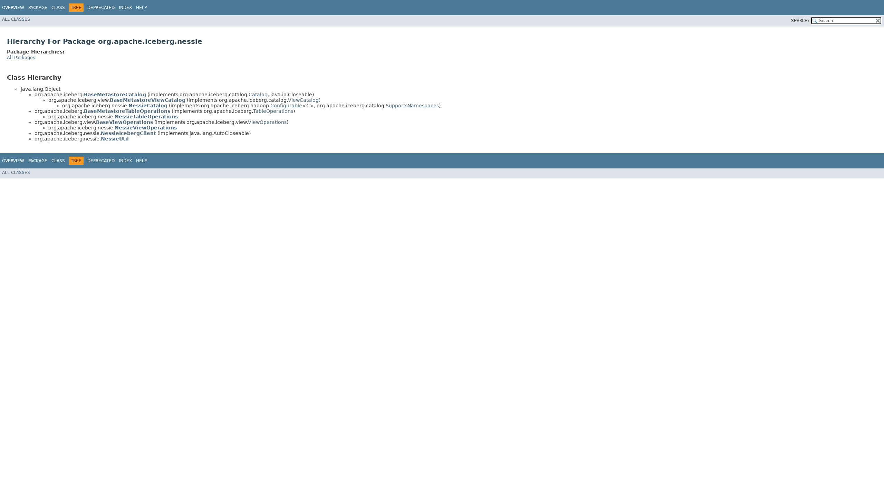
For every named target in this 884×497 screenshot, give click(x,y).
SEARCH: (800, 20)
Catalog (258, 94)
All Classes (16, 19)
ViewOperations (267, 122)
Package (37, 7)
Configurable (286, 105)
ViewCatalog (303, 100)
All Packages (21, 57)
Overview (13, 7)
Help (141, 7)
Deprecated (101, 7)
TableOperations (273, 111)
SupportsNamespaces (412, 105)
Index (125, 7)
